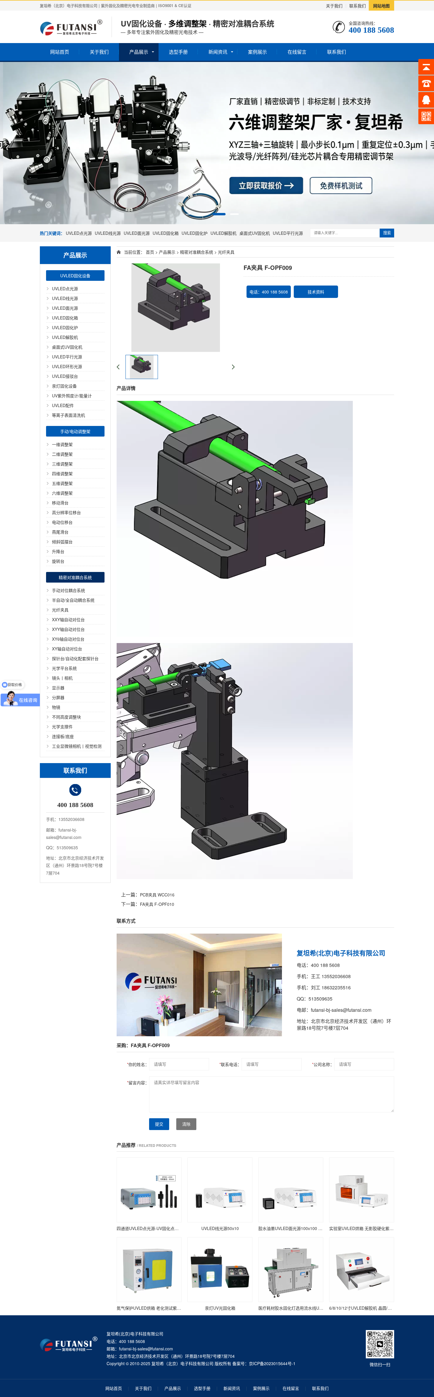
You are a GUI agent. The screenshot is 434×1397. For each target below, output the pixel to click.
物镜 (56, 707)
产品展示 (138, 51)
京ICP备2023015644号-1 (272, 1363)
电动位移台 (62, 522)
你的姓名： (138, 1064)
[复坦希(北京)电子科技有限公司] (71, 27)
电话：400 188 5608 (268, 292)
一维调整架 (62, 444)
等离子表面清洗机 (68, 415)
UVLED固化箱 (166, 233)
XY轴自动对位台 (67, 649)
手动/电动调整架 (75, 431)
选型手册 (178, 51)
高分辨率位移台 (66, 512)
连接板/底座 (63, 736)
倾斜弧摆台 (62, 542)
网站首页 (59, 51)
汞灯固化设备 (64, 386)
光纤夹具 (60, 610)
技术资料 (316, 292)
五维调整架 (62, 483)
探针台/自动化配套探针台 (75, 658)
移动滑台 (60, 503)
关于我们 (334, 6)
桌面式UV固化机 (254, 233)
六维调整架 (62, 493)
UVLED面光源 (137, 233)
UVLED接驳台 (65, 376)
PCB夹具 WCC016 (157, 895)
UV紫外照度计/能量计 (72, 396)
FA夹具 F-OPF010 (157, 904)
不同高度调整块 (66, 717)
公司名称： (323, 1064)
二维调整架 (62, 454)
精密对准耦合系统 (75, 577)
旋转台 (58, 561)
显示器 (58, 688)
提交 (159, 1124)
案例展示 (257, 51)
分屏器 (58, 697)
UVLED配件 (63, 405)
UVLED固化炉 (195, 233)
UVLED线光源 (108, 233)
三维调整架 (62, 464)
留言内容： (138, 1083)
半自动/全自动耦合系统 (73, 600)
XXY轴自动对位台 (68, 619)
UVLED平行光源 (288, 233)
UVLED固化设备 (75, 275)
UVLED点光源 (79, 233)
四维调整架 (62, 473)
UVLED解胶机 (223, 233)
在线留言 (297, 51)
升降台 (58, 551)
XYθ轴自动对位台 (68, 639)
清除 (186, 1124)
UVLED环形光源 (67, 366)
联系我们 (357, 6)
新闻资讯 (217, 51)
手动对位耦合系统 (68, 590)
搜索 (387, 233)
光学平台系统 (64, 668)
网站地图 (381, 6)
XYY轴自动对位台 (68, 629)
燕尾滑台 (60, 532)
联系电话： (230, 1064)
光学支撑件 (62, 726)
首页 (150, 252)
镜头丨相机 (62, 678)
